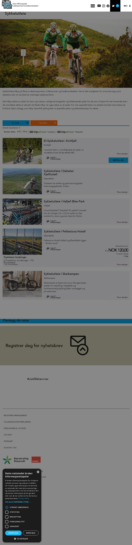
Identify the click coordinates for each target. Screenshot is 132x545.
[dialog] (22, 505)
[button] (22, 502)
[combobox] (38, 472)
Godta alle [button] (13, 533)
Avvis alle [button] (30, 533)
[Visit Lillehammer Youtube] (99, 6)
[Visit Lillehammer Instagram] (103, 6)
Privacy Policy (24, 498)
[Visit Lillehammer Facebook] (107, 6)
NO (125, 6)
